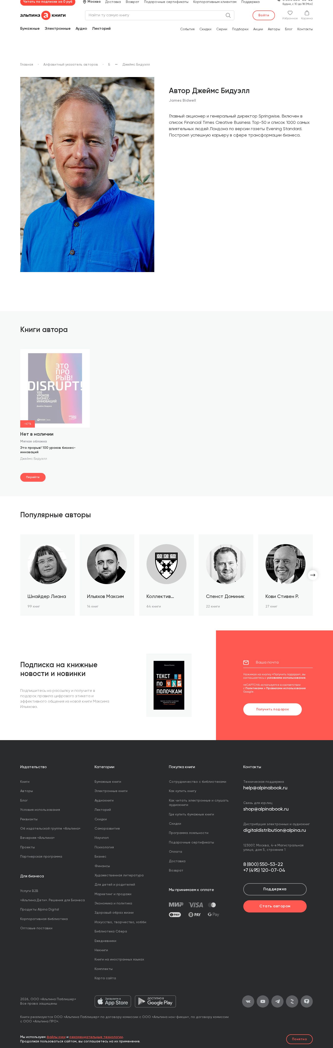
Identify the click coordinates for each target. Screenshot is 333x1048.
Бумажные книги (108, 782)
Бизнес (100, 856)
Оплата (175, 851)
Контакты (305, 29)
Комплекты (104, 969)
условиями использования (286, 677)
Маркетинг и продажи (113, 894)
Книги (24, 782)
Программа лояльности (188, 833)
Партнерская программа (41, 856)
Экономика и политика (113, 903)
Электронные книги (111, 791)
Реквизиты (29, 819)
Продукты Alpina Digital (39, 909)
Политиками (254, 688)
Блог (289, 29)
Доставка (177, 861)
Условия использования (40, 810)
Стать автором (274, 906)
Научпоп (102, 838)
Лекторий (101, 29)
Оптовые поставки (36, 928)
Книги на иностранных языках (119, 959)
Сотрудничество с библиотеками (197, 782)
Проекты (27, 847)
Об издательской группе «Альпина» (50, 828)
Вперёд (313, 575)
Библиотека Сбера (111, 931)
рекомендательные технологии (96, 1037)
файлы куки (56, 1037)
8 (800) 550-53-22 (263, 864)
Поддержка (274, 889)
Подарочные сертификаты (191, 842)
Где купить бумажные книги (191, 814)
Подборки (240, 29)
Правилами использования (286, 688)
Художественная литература (119, 875)
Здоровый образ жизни (114, 912)
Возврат (176, 870)
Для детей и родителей (115, 884)
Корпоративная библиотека (44, 919)
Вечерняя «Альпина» (37, 838)
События (187, 29)
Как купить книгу (182, 791)
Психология (104, 847)
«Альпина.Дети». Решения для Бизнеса (52, 900)
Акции (258, 29)
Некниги (101, 950)
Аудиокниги (104, 800)
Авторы (274, 29)
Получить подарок (272, 709)
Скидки (205, 29)
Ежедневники (105, 941)
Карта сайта (105, 978)
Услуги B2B (29, 891)
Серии (221, 29)
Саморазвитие (107, 828)
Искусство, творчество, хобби (120, 922)
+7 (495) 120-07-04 (264, 870)
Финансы (102, 866)
